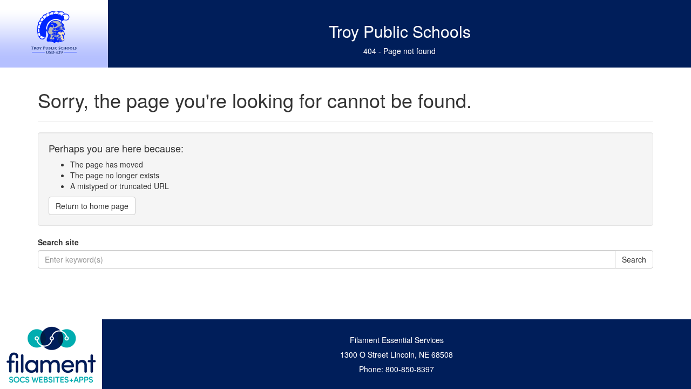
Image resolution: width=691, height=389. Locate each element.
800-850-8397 (409, 369)
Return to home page (92, 205)
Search (634, 259)
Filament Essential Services (397, 339)
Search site (58, 242)
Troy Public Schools (400, 31)
